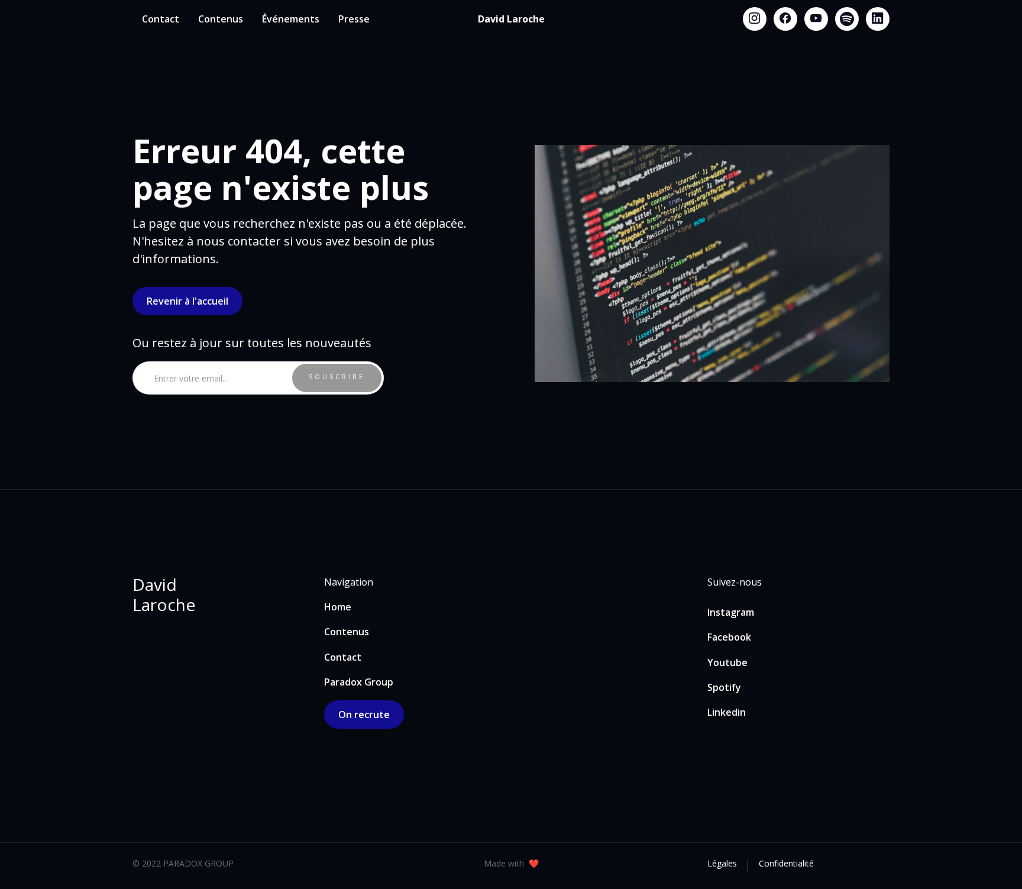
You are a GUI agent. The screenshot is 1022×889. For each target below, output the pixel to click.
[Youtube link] (816, 19)
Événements (290, 18)
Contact (160, 18)
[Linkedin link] (878, 19)
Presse (354, 18)
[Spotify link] (847, 19)
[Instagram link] (755, 19)
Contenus (220, 18)
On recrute (364, 714)
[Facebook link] (785, 19)
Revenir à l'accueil (187, 301)
